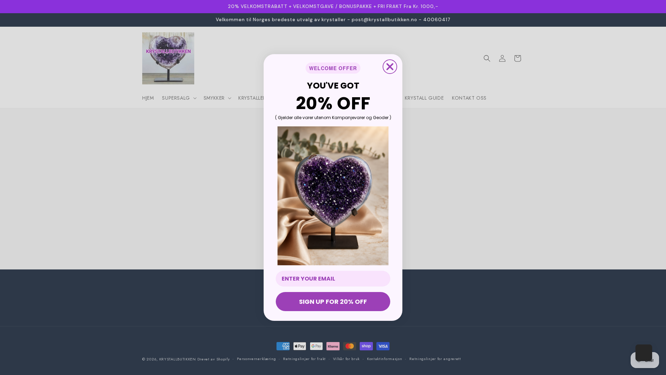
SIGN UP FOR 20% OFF (333, 301)
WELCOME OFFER (333, 68)
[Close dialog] (390, 67)
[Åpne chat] (643, 352)
